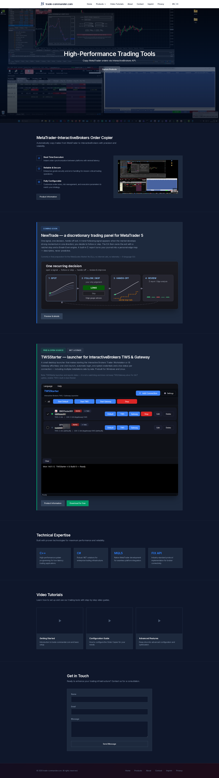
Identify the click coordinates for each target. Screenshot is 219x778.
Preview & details (51, 316)
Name (73, 694)
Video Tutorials (117, 4)
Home (89, 4)
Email (73, 706)
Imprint (151, 4)
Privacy (161, 4)
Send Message (109, 744)
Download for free (78, 503)
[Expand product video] (148, 177)
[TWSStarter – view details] (109, 439)
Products (100, 4)
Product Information (48, 197)
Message (75, 719)
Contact (140, 4)
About (130, 4)
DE (177, 4)
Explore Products (109, 69)
